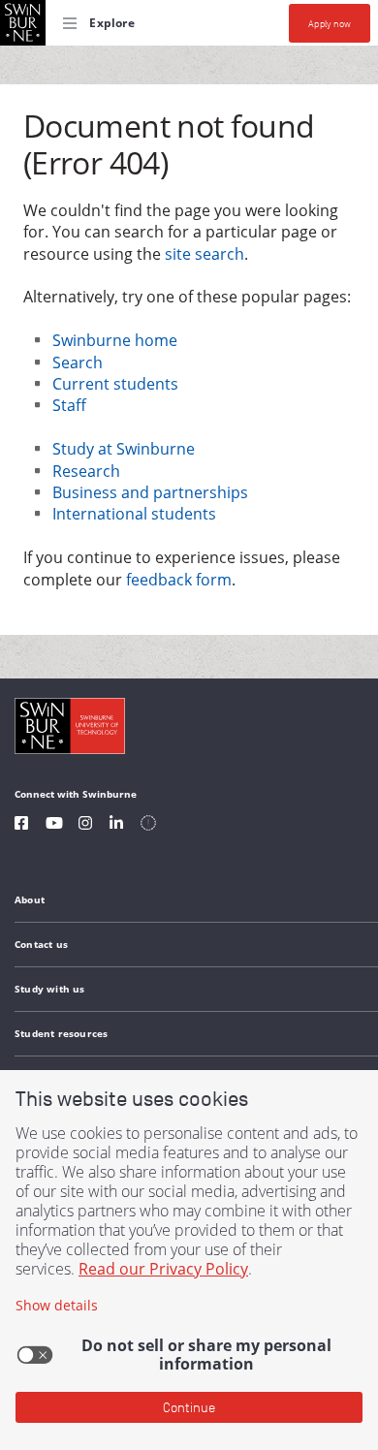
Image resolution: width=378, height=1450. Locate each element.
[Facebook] (21, 825)
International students (134, 513)
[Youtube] (54, 825)
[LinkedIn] (116, 825)
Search (77, 362)
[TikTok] (148, 825)
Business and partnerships (150, 492)
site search (204, 254)
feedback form (179, 579)
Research (86, 471)
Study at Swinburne (123, 448)
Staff (69, 405)
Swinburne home (114, 340)
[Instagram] (85, 825)
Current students (115, 383)
